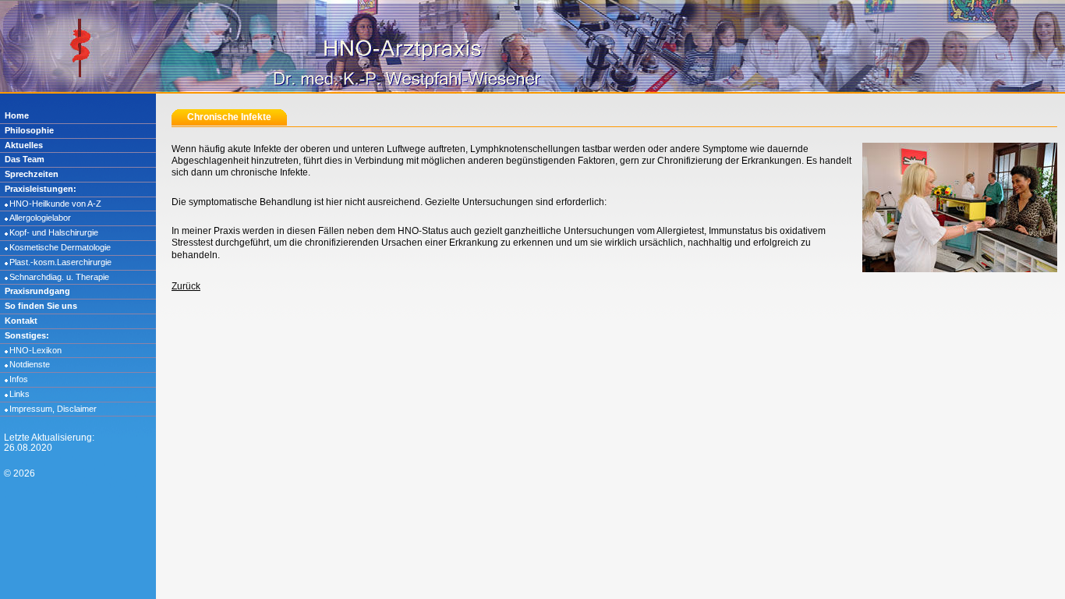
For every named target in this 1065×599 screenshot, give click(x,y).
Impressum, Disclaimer (53, 408)
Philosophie (29, 130)
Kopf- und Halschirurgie (53, 232)
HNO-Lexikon (35, 350)
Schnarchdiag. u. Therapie (59, 277)
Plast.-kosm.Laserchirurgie (60, 262)
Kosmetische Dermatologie (60, 247)
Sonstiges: (27, 335)
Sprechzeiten (31, 174)
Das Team (24, 159)
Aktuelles (24, 145)
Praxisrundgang (37, 291)
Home (17, 115)
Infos (18, 379)
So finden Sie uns (41, 305)
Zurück (186, 286)
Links (19, 394)
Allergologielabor (40, 217)
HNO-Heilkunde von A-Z (55, 203)
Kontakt (21, 320)
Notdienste (29, 364)
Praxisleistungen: (40, 188)
